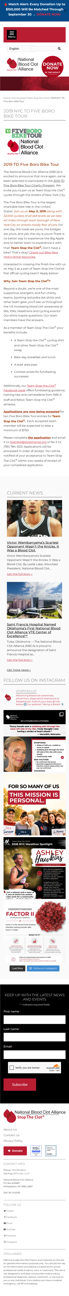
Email (8, 1046)
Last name (12, 1029)
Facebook (11, 1217)
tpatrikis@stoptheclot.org (28, 442)
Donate (17, 1150)
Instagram (11, 1242)
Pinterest (11, 1235)
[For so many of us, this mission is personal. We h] (35, 815)
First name (12, 1011)
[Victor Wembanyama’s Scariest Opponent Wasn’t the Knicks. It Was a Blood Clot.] (34, 535)
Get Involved (18, 98)
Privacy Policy (13, 1141)
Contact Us (11, 1135)
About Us (10, 1129)
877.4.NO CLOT (21, 1173)
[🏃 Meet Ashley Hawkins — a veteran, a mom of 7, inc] (35, 878)
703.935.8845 (19, 1170)
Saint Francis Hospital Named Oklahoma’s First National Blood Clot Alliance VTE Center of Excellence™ (34, 630)
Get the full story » (20, 574)
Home (7, 98)
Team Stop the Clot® (38, 98)
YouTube (10, 1229)
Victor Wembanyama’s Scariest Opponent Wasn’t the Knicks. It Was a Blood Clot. (33, 546)
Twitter (10, 1211)
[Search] (59, 49)
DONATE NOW (48, 14)
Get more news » (19, 670)
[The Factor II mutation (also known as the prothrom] (35, 942)
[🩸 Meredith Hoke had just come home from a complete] (35, 751)
